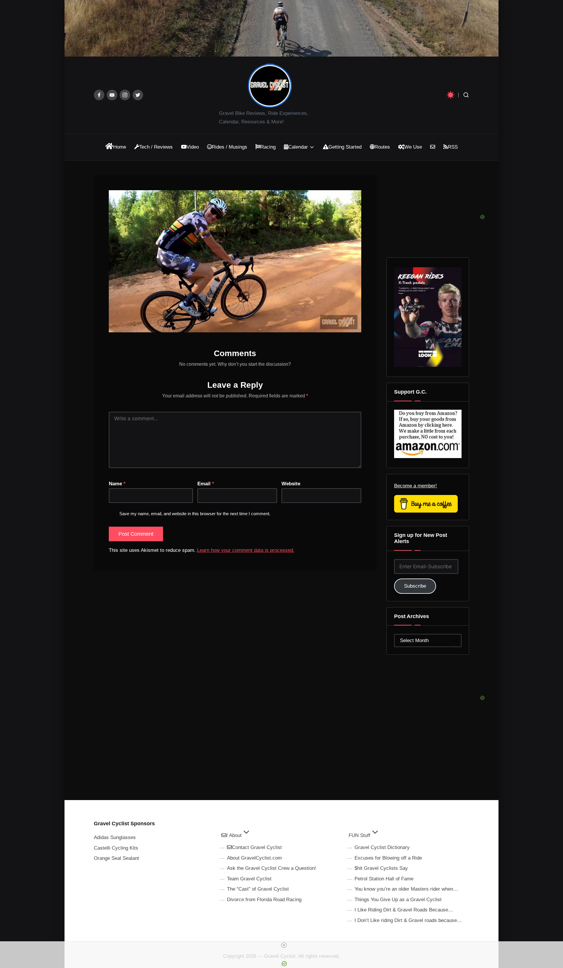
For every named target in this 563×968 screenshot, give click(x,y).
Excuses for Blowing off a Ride (388, 858)
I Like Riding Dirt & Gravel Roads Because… (404, 910)
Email (205, 483)
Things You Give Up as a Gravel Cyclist (398, 899)
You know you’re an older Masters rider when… (406, 889)
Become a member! (415, 486)
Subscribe (415, 586)
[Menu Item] (99, 95)
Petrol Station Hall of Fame (384, 879)
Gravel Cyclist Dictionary (382, 847)
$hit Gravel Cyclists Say (381, 868)
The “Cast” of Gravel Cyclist (258, 889)
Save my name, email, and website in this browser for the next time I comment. (194, 513)
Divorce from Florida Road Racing (264, 899)
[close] (283, 945)
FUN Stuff (359, 835)
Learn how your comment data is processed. (245, 550)
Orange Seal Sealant (116, 858)
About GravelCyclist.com (254, 858)
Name (117, 483)
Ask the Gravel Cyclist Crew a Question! (271, 868)
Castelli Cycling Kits (116, 848)
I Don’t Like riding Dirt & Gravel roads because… (408, 920)
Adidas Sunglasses (115, 837)
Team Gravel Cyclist (249, 879)
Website (291, 483)
